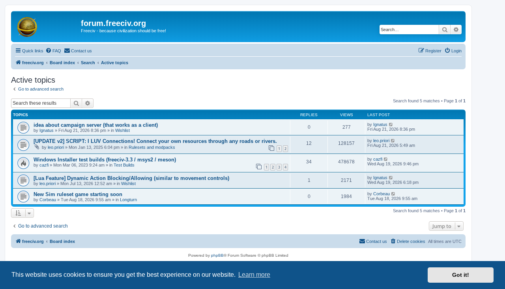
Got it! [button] (460, 275)
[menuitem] (53, 51)
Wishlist (122, 130)
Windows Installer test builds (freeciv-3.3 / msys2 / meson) (105, 160)
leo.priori (56, 147)
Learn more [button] (254, 274)
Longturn (128, 199)
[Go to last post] (391, 124)
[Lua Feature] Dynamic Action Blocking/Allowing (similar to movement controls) (131, 178)
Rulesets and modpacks (152, 147)
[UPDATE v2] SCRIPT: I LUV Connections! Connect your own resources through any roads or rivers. (155, 141)
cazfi (44, 165)
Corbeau (47, 199)
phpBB (217, 255)
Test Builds (124, 165)
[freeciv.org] (47, 25)
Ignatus (46, 130)
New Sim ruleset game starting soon (78, 194)
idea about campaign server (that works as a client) (96, 125)
